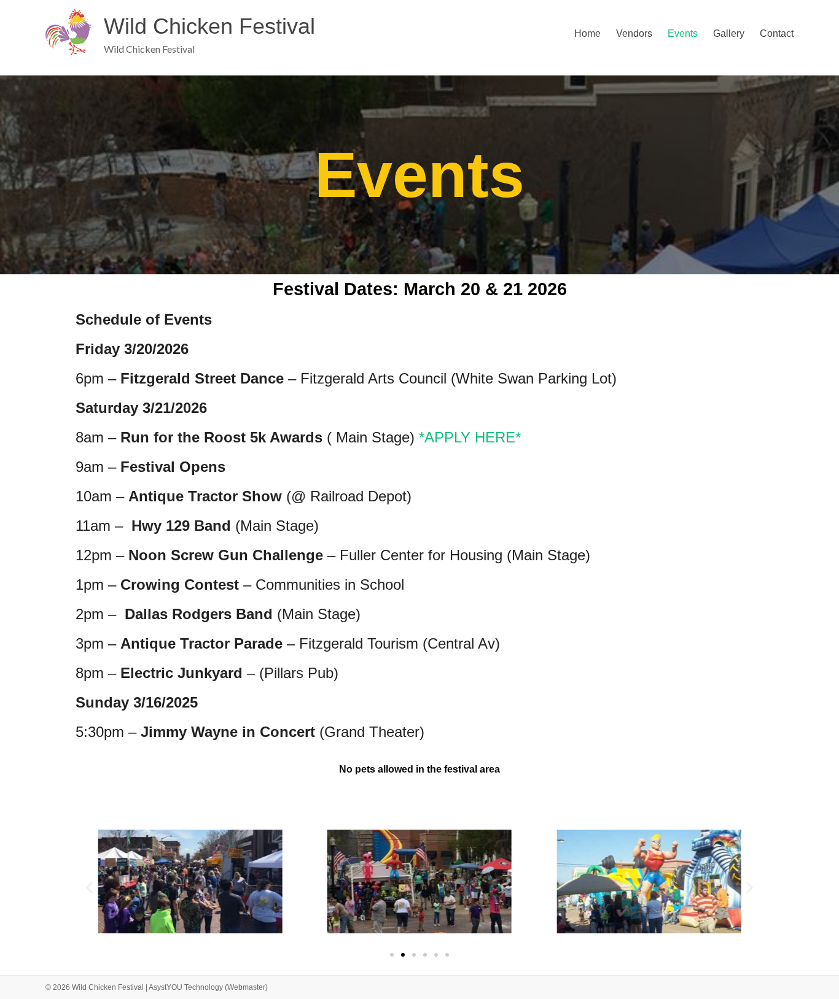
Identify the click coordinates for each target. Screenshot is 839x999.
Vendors (634, 33)
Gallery (728, 33)
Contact (777, 33)
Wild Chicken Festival (209, 26)
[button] (89, 887)
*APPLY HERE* (470, 437)
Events (683, 33)
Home (587, 33)
